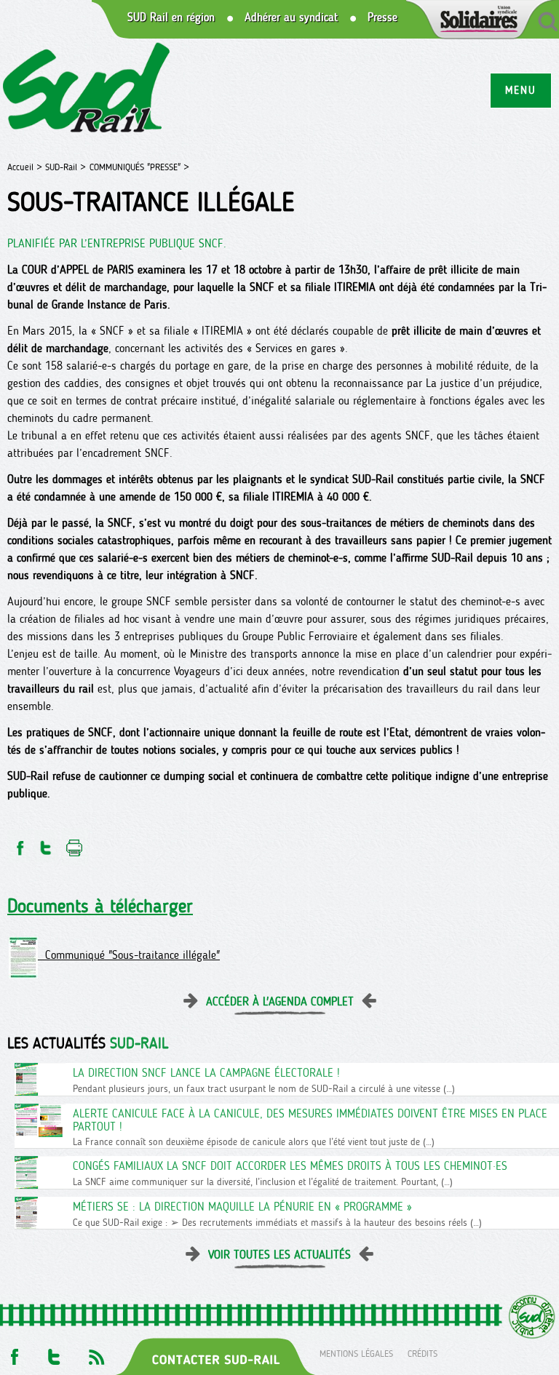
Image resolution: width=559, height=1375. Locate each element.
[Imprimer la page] (74, 843)
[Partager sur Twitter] (46, 843)
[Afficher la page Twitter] (54, 1352)
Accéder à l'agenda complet (280, 1001)
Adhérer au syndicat (291, 17)
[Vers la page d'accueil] (87, 89)
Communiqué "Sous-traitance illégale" (129, 955)
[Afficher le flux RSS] (96, 1352)
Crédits (422, 1352)
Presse (382, 17)
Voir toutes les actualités (279, 1255)
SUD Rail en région (171, 17)
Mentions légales (356, 1352)
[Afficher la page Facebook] (13, 1352)
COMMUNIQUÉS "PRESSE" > (139, 167)
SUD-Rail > (65, 167)
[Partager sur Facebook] (19, 843)
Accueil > (26, 167)
